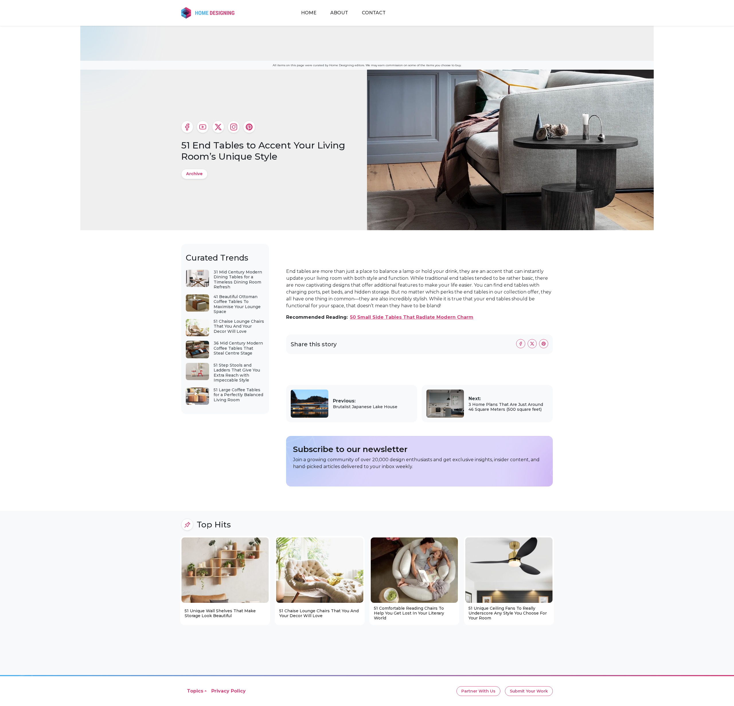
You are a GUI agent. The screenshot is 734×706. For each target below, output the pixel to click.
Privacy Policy (228, 691)
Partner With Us (478, 691)
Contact (374, 12)
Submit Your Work (529, 691)
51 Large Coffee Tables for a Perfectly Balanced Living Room (238, 394)
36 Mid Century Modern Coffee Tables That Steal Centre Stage (238, 348)
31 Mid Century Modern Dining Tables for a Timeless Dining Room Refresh (238, 279)
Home (309, 12)
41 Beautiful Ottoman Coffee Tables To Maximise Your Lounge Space (237, 304)
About (339, 12)
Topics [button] (195, 691)
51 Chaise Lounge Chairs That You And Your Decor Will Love (239, 326)
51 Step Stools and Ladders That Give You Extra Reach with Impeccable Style (237, 373)
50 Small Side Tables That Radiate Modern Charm (411, 317)
